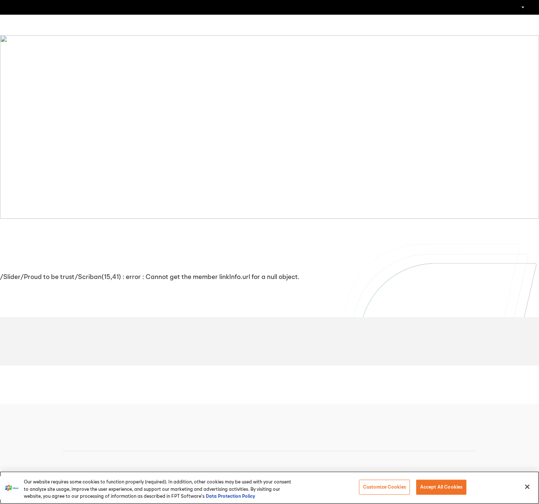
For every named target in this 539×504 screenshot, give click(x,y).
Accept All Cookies (441, 487)
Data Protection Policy (230, 496)
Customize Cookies (384, 487)
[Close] (527, 487)
